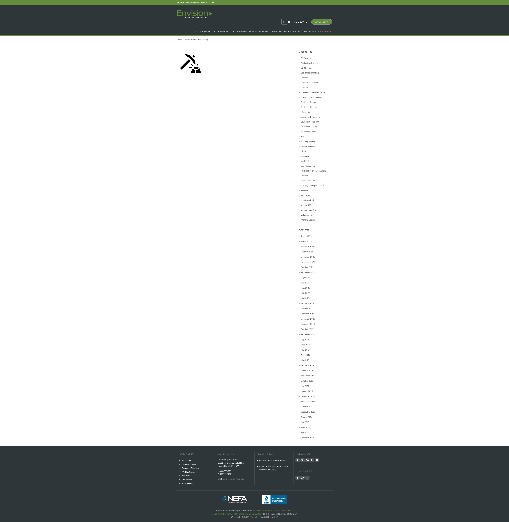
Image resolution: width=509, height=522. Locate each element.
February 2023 (307, 246)
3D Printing (306, 58)
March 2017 (306, 432)
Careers (304, 77)
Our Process (187, 479)
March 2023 (306, 241)
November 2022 (308, 262)
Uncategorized (307, 200)
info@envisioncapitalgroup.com (231, 479)
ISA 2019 (305, 161)
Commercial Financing (280, 31)
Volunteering (306, 215)
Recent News (326, 31)
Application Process (309, 63)
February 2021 (307, 313)
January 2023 (307, 251)
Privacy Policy (187, 483)
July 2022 (305, 282)
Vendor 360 (205, 31)
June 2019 (305, 344)
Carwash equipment (309, 82)
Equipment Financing (241, 31)
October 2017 (307, 406)
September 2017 (308, 412)
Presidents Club (308, 180)
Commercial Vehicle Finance (313, 92)
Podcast (304, 175)
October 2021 (307, 308)
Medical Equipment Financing (313, 171)
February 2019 (307, 365)
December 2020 (308, 319)
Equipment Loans (308, 131)
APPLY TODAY (321, 22)
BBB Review (306, 68)
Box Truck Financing (310, 73)
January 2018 (307, 391)
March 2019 (306, 360)
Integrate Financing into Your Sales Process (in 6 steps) (274, 468)
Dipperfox (305, 112)
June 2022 (305, 288)
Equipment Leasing (220, 31)
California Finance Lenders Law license (273, 510)
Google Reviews (308, 146)
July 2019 (305, 339)
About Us (313, 31)
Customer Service (308, 102)
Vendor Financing (308, 210)
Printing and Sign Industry (312, 185)
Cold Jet (304, 87)
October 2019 (307, 329)
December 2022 (308, 257)
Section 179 (306, 195)
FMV (303, 136)
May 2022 (305, 293)
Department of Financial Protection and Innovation (237, 513)
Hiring (303, 151)
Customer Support (309, 107)
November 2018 (308, 375)
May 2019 (305, 350)
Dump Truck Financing (310, 117)
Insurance (305, 156)
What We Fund (299, 31)
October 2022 (307, 267)
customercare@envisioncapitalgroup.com (197, 2)
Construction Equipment (311, 97)
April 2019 (305, 355)
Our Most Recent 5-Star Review (272, 460)
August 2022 (306, 277)
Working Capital (260, 31)
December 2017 (308, 396)
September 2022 (308, 272)
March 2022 (306, 298)
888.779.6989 (225, 471)
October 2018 (307, 381)
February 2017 (307, 437)
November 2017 (308, 401)
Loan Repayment (308, 166)
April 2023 (305, 236)
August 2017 (306, 417)
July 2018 (305, 386)
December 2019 (308, 324)
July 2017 (305, 422)
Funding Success (308, 141)
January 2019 (307, 370)
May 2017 (305, 427)
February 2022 (307, 303)
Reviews (304, 190)
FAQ (196, 31)
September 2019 (308, 334)
